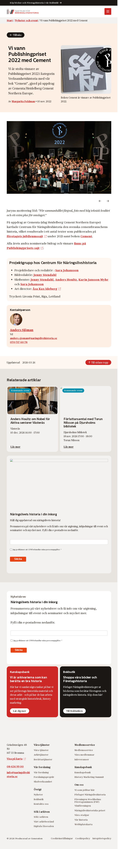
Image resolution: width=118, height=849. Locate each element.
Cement (86, 236)
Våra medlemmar (84, 754)
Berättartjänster (43, 759)
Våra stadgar (82, 815)
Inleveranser (82, 759)
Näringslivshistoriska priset (90, 810)
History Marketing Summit (89, 777)
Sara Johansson (67, 270)
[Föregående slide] (99, 201)
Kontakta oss (41, 804)
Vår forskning (41, 772)
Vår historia (81, 819)
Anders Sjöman (21, 330)
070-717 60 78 (19, 342)
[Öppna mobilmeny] (107, 11)
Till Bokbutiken (74, 711)
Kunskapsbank (83, 772)
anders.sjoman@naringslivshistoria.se (33, 338)
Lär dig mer (19, 711)
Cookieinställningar (62, 838)
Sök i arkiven (41, 817)
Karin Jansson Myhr (93, 279)
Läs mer (15, 446)
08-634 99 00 (15, 766)
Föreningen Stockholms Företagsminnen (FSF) (88, 800)
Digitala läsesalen (44, 826)
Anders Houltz (66, 279)
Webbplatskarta (83, 824)
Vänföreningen (83, 805)
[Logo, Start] (23, 11)
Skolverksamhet (43, 781)
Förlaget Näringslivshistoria (90, 794)
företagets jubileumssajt (25, 236)
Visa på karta (14, 758)
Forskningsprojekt (44, 777)
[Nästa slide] (107, 201)
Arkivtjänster (41, 754)
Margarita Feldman (23, 101)
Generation (36, 838)
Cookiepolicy (82, 838)
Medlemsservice (84, 750)
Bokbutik (38, 799)
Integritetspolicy (101, 838)
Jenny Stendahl (45, 275)
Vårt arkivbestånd (44, 821)
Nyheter (38, 794)
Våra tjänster (41, 750)
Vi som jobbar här (85, 790)
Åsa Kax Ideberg (45, 289)
